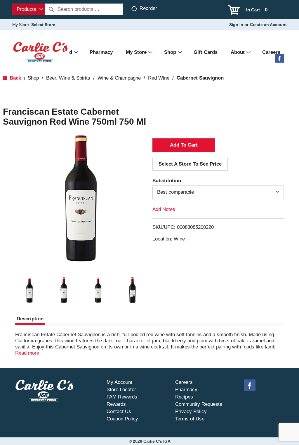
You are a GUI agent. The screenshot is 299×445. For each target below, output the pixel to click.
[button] (29, 290)
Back (14, 78)
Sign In (236, 24)
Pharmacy (186, 389)
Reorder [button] (148, 8)
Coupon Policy (122, 419)
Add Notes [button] (163, 209)
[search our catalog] (51, 9)
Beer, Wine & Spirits (68, 78)
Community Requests (198, 404)
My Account (119, 382)
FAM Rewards (122, 397)
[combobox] (28, 9)
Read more (27, 353)
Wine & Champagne (119, 78)
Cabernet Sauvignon (200, 78)
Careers (184, 382)
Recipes (184, 397)
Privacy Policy (191, 411)
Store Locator (121, 389)
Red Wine (158, 78)
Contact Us (119, 411)
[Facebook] (279, 60)
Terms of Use (189, 419)
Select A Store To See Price (190, 164)
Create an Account (268, 24)
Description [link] (30, 319)
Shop (33, 78)
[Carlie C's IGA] (40, 52)
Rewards (116, 404)
